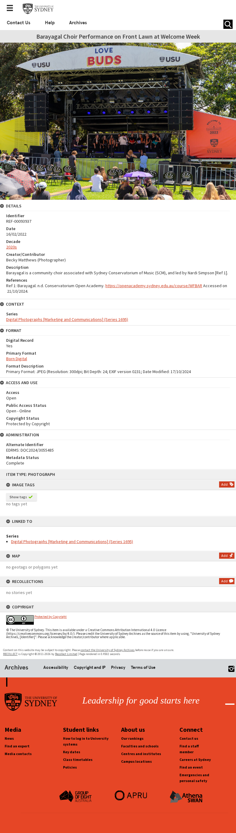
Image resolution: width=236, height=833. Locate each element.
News (9, 738)
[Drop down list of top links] (11, 8)
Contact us (188, 738)
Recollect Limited (66, 654)
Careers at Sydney (195, 759)
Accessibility (55, 667)
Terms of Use (143, 667)
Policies (70, 767)
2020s (11, 247)
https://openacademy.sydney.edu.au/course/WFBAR (153, 285)
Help (50, 22)
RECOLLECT (10, 654)
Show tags (18, 497)
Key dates (71, 752)
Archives (78, 22)
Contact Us (18, 22)
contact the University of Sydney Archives (108, 650)
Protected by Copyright (50, 617)
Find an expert (17, 746)
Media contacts (18, 753)
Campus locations (136, 761)
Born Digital (16, 358)
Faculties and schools (140, 746)
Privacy (118, 667)
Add (224, 484)
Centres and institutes (141, 753)
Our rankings (132, 738)
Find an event (191, 767)
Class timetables (77, 759)
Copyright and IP (89, 667)
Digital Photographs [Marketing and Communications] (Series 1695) (72, 541)
